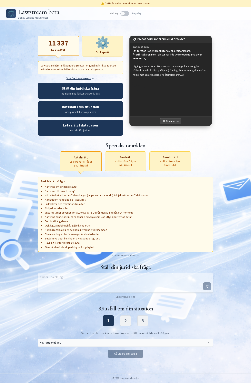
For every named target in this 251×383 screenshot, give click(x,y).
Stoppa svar (172, 121)
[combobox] (125, 343)
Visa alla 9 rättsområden (124, 255)
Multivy (114, 13)
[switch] (124, 13)
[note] (171, 39)
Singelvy (136, 13)
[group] (171, 52)
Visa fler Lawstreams (78, 78)
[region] (171, 89)
